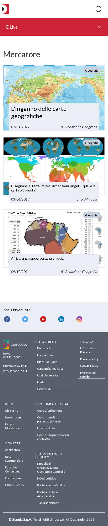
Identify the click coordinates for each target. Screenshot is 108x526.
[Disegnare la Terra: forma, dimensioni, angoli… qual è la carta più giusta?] (54, 170)
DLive (12, 27)
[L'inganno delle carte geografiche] (54, 98)
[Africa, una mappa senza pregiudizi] (54, 242)
